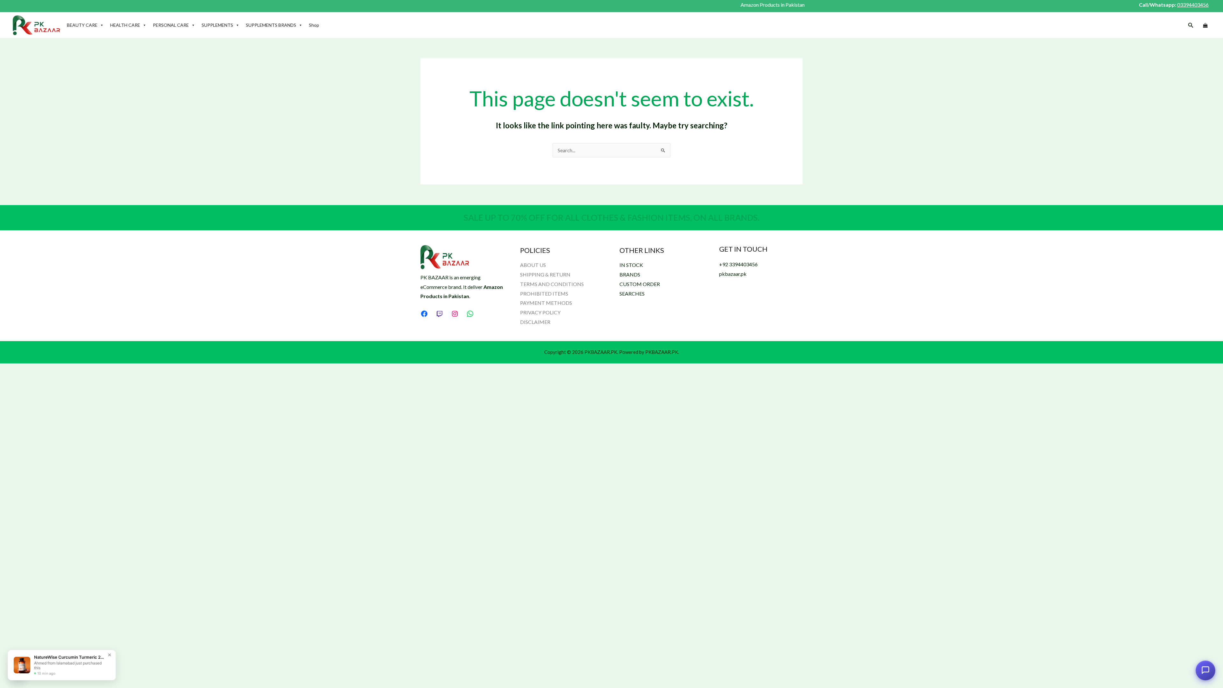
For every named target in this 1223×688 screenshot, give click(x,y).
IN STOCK (631, 265)
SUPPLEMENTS (217, 25)
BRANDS (629, 274)
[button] (1191, 25)
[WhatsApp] (470, 314)
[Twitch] (439, 314)
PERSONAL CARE (171, 25)
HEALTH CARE (125, 25)
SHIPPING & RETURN (545, 274)
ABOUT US (533, 265)
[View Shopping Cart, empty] (1205, 25)
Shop (314, 25)
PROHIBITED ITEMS (544, 293)
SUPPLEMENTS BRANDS (271, 25)
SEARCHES (632, 293)
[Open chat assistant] (1205, 668)
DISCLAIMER (535, 322)
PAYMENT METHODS (546, 303)
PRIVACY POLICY (540, 312)
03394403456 (1193, 5)
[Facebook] (424, 314)
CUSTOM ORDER (639, 284)
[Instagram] (455, 314)
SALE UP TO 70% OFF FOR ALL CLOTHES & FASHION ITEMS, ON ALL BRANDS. (612, 217)
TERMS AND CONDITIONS (552, 284)
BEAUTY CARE (82, 25)
